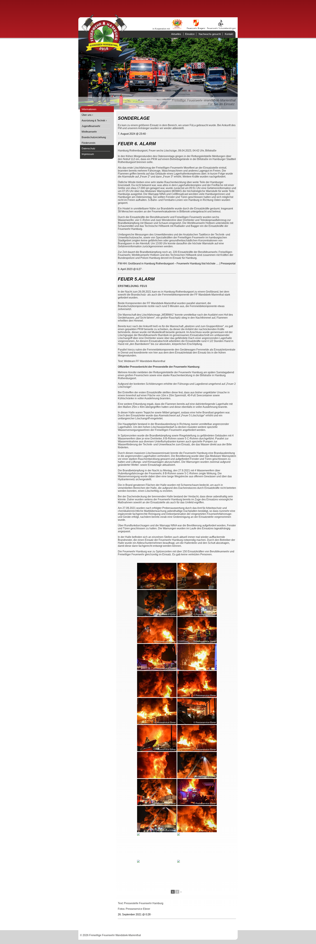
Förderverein (88, 142)
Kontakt (229, 34)
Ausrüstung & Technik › (94, 120)
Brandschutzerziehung (94, 137)
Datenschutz (88, 148)
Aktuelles (176, 34)
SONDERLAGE (134, 118)
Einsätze (190, 34)
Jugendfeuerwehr (91, 126)
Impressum (88, 154)
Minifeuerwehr (89, 131)
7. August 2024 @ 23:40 (132, 133)
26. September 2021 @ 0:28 (134, 914)
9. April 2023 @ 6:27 (130, 269)
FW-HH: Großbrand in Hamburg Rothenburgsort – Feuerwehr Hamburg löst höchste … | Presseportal (177, 263)
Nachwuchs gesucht (210, 34)
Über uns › (87, 114)
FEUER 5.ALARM (136, 279)
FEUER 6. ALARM (137, 143)
